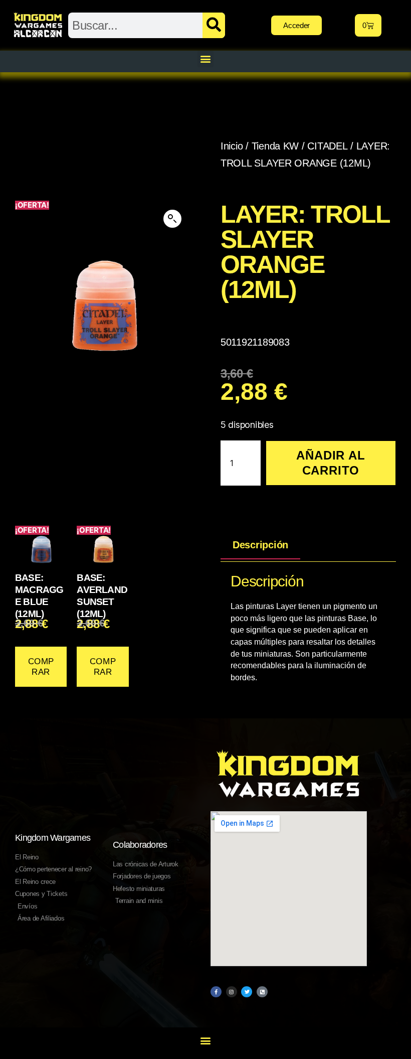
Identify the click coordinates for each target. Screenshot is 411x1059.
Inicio (232, 146)
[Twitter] (246, 991)
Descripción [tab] (260, 544)
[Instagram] (231, 991)
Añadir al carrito (330, 462)
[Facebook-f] (216, 991)
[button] (205, 59)
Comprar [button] (41, 667)
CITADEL (327, 146)
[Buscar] (213, 25)
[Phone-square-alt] (262, 991)
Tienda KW (275, 146)
